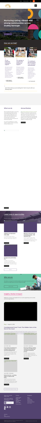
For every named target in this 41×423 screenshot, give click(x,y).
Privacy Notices (18, 404)
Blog (5, 324)
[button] (34, 1)
